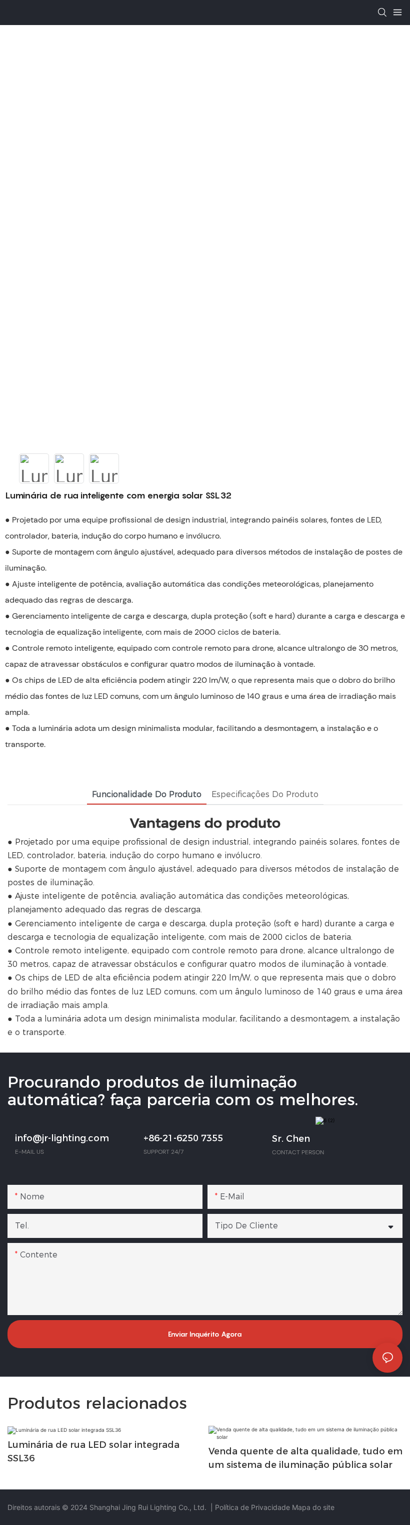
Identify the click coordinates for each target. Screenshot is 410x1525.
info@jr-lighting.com (62, 1138)
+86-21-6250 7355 (183, 1138)
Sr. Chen (291, 1138)
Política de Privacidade (253, 1507)
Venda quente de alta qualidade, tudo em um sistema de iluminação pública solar (305, 1458)
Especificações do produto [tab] (265, 794)
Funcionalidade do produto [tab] (147, 794)
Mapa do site (313, 1507)
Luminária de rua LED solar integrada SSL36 (94, 1451)
